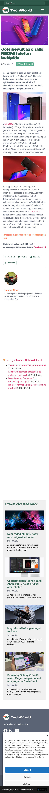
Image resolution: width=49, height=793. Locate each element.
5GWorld (21, 64)
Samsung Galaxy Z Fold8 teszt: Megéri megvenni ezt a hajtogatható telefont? (24, 678)
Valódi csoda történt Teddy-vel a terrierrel (27, 365)
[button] (47, 735)
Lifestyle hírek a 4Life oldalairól (24, 360)
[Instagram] (11, 731)
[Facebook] (5, 731)
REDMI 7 (36, 211)
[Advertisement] (24, 330)
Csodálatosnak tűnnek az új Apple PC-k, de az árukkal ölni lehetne (24, 583)
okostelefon (20, 235)
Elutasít (27, 777)
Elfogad (27, 770)
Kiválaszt (27, 784)
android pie (9, 235)
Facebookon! (40, 247)
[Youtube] (17, 731)
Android (29, 64)
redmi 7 (30, 235)
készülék (9, 124)
